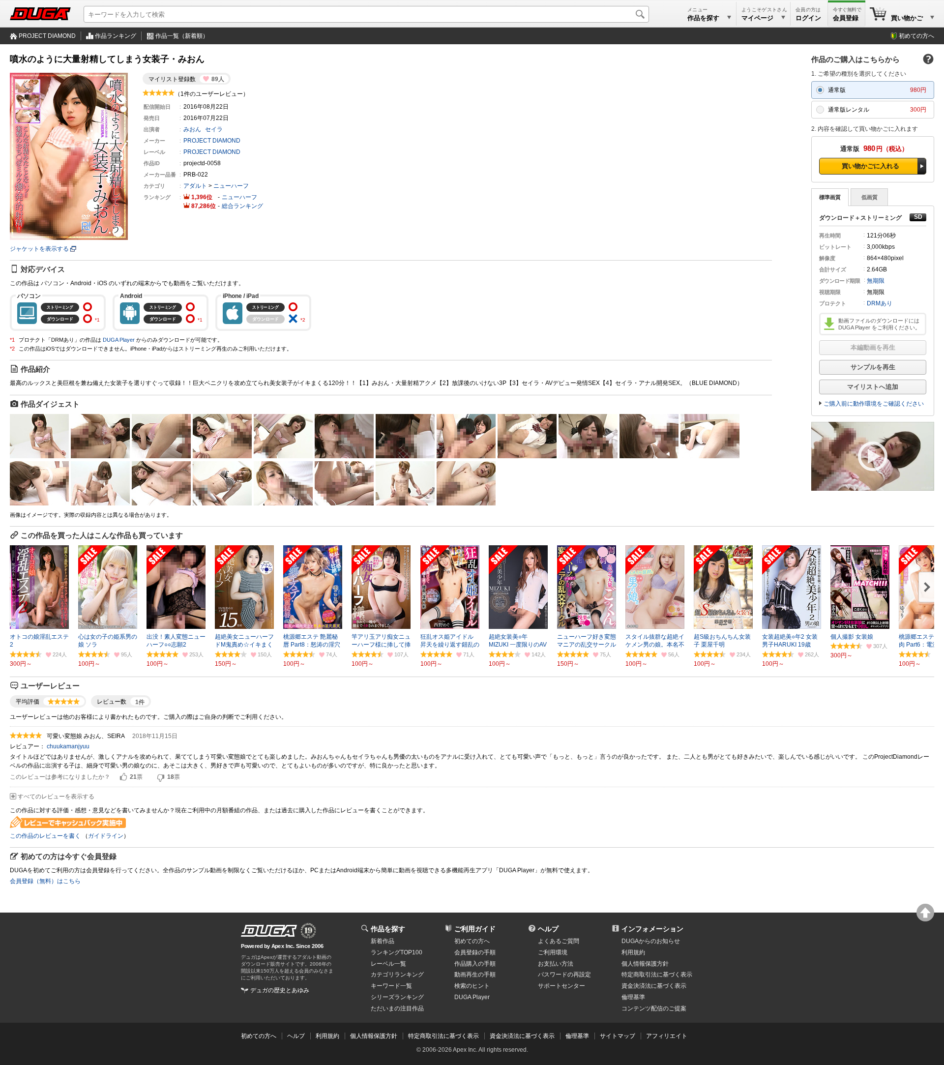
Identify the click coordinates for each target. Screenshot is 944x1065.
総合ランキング (242, 206)
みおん (192, 129)
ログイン (808, 18)
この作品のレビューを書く (45, 835)
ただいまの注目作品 (397, 1008)
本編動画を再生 (873, 347)
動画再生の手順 (475, 974)
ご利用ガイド (475, 929)
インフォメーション (652, 929)
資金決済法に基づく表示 (522, 1036)
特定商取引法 (656, 974)
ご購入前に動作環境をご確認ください (874, 403)
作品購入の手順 (475, 963)
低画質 (869, 197)
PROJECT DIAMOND (47, 35)
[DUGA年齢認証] (269, 931)
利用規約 (633, 952)
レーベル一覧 (388, 963)
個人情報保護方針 (645, 963)
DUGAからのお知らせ (650, 941)
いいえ (160, 777)
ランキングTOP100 (396, 952)
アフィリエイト (666, 1036)
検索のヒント (472, 985)
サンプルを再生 (873, 367)
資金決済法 (653, 985)
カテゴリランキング (397, 974)
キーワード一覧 (391, 985)
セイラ (214, 129)
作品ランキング (115, 35)
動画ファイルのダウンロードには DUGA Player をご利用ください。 (879, 324)
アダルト (195, 185)
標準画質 (830, 197)
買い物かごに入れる (870, 166)
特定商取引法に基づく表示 (443, 1036)
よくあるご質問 (558, 941)
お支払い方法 (555, 963)
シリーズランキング (397, 997)
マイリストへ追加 (872, 386)
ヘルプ (548, 929)
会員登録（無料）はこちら (45, 881)
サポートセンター (561, 985)
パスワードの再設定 (564, 974)
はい (123, 777)
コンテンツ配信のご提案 (653, 1008)
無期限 (876, 280)
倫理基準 (633, 997)
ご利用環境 (552, 952)
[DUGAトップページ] (40, 13)
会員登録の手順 (475, 952)
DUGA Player (119, 340)
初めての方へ (916, 35)
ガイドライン (105, 835)
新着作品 (382, 941)
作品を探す (388, 929)
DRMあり (879, 303)
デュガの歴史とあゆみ (279, 990)
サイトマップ (617, 1036)
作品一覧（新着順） (181, 35)
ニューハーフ (231, 185)
